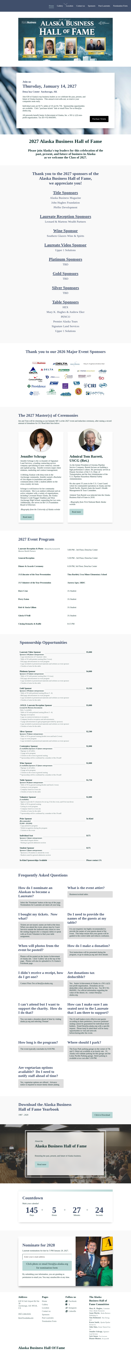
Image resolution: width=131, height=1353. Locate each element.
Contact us (80, 6)
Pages (45, 1297)
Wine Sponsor (36, 764)
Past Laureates (104, 6)
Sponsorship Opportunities (43, 642)
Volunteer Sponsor (28, 798)
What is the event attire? (86, 888)
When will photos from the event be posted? (38, 948)
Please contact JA (94, 860)
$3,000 (89, 705)
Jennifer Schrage (33, 456)
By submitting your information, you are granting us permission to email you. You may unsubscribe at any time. (46, 1275)
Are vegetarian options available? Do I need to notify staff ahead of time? (38, 1072)
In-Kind (89, 819)
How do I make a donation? (88, 946)
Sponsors (91, 6)
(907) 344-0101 (24, 1314)
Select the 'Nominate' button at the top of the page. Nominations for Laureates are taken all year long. (40, 903)
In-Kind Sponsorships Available (33, 860)
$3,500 (89, 688)
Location (69, 6)
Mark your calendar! (30, 1203)
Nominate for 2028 (38, 1245)
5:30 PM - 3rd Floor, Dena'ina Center (82, 558)
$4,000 (89, 671)
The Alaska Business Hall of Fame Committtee (99, 1301)
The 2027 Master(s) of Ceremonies (48, 415)
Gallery (60, 6)
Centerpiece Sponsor (36, 747)
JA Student (71, 591)
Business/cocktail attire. (78, 894)
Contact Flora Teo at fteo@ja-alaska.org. (37, 983)
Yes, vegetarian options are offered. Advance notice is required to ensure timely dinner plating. (40, 1083)
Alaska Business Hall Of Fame (41, 1348)
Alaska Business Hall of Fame (61, 1146)
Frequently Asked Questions (43, 875)
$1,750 (89, 780)
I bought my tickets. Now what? (37, 916)
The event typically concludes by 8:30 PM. (37, 1049)
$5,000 (89, 652)
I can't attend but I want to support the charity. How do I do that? (40, 1008)
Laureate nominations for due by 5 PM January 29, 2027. (45, 1251)
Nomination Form (120, 6)
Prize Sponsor (26, 821)
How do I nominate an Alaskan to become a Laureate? (35, 892)
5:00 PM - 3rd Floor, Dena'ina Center (82, 550)
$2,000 (89, 746)
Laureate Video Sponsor (32, 653)
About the (39, 1141)
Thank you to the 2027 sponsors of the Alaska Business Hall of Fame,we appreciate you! (65, 252)
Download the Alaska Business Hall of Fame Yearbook (44, 1107)
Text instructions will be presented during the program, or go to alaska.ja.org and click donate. (88, 953)
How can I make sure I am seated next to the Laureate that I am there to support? (88, 1008)
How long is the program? (38, 1042)
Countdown (32, 1198)
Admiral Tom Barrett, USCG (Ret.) (86, 458)
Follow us (71, 1297)
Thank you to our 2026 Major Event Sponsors (66, 351)
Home (51, 6)
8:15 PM (70, 624)
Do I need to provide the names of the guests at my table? (86, 918)
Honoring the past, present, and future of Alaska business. (58, 1156)
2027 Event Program (37, 539)
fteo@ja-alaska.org (25, 1318)
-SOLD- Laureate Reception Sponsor (36, 706)
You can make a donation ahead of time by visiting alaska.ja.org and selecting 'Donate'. (40, 1020)
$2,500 (89, 731)
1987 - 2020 (23, 1115)
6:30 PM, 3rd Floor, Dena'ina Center (82, 566)
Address (22, 1297)
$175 (88, 835)
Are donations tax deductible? (81, 975)
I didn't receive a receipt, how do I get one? (40, 975)
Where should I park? (84, 1042)
